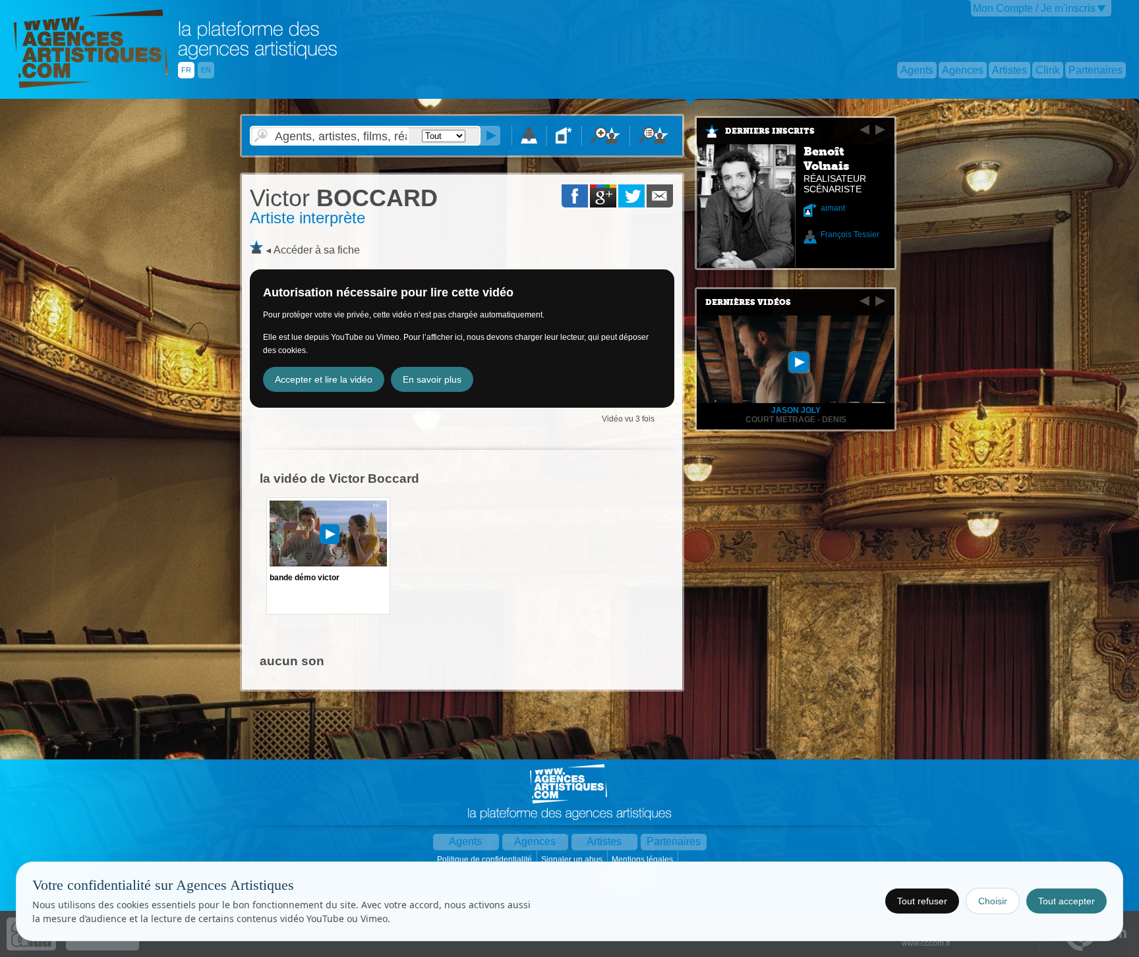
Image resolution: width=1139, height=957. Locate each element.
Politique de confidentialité (485, 859)
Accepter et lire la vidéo (323, 379)
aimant (833, 208)
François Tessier (850, 234)
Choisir (992, 901)
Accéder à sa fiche (317, 250)
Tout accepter (1066, 901)
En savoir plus (432, 379)
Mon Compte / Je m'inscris (1034, 8)
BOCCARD (344, 197)
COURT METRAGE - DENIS (795, 419)
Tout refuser (922, 901)
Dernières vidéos (748, 302)
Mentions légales (643, 859)
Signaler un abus (572, 859)
